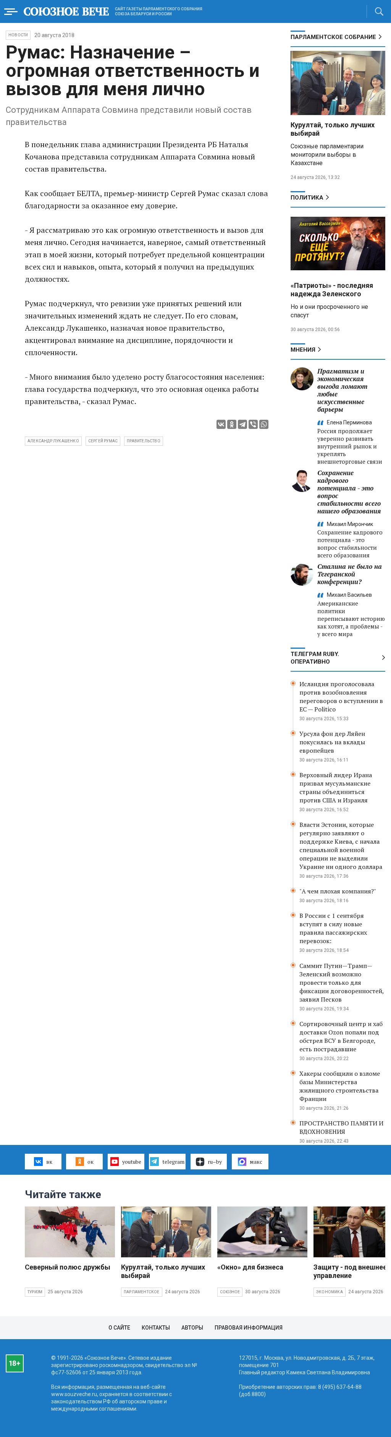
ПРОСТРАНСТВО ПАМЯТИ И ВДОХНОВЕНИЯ (341, 1127)
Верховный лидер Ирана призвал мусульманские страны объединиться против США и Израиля (335, 787)
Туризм (34, 1292)
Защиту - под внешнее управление (350, 1271)
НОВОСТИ (18, 35)
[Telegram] (242, 424)
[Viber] (253, 424)
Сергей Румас (103, 441)
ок (90, 1161)
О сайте (119, 1328)
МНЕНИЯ (303, 349)
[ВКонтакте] (221, 424)
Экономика (329, 1292)
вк (49, 1161)
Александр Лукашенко (53, 441)
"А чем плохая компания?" (337, 891)
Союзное (230, 1292)
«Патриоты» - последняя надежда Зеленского (332, 289)
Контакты (156, 1328)
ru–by (215, 1161)
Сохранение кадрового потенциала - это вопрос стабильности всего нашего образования (349, 491)
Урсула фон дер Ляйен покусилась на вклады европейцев (332, 742)
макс (256, 1161)
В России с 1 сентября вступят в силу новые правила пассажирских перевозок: (333, 928)
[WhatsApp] (263, 424)
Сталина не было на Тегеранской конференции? (349, 574)
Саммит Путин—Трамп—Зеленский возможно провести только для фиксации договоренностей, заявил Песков (341, 982)
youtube (131, 1161)
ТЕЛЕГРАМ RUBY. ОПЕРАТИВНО (315, 658)
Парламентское (142, 1292)
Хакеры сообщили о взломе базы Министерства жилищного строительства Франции (339, 1086)
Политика (307, 197)
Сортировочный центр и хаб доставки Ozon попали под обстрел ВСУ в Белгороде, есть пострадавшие (341, 1036)
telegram (173, 1161)
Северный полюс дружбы (67, 1267)
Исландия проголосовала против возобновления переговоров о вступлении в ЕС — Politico (341, 696)
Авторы (192, 1328)
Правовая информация (249, 1328)
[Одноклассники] (231, 424)
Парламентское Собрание (333, 37)
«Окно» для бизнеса (250, 1267)
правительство (143, 441)
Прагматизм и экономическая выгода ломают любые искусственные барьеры (342, 390)
